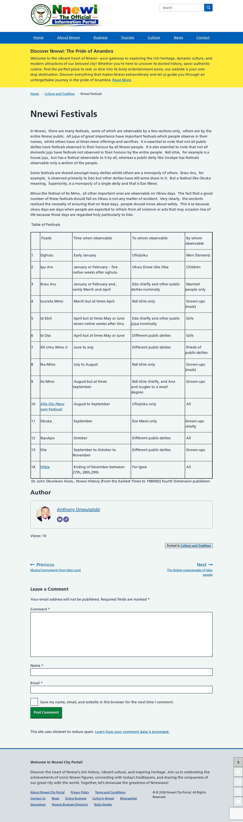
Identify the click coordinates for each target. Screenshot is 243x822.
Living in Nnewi (103, 798)
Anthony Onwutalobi (78, 509)
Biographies (128, 798)
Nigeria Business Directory (70, 804)
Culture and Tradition (60, 94)
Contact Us (38, 798)
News (178, 37)
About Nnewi (68, 37)
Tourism (127, 37)
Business (100, 37)
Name (36, 665)
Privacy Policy (80, 792)
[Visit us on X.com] (238, 782)
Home (38, 37)
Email (36, 683)
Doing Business (75, 798)
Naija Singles (103, 804)
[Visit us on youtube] (238, 801)
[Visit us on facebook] (238, 772)
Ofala (45, 467)
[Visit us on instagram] (238, 792)
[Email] (60, 519)
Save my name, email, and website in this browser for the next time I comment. (107, 702)
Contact (203, 37)
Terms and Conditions (110, 792)
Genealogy (38, 804)
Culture (154, 37)
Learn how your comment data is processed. (132, 732)
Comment (40, 609)
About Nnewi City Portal (47, 792)
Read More (121, 80)
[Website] (66, 519)
